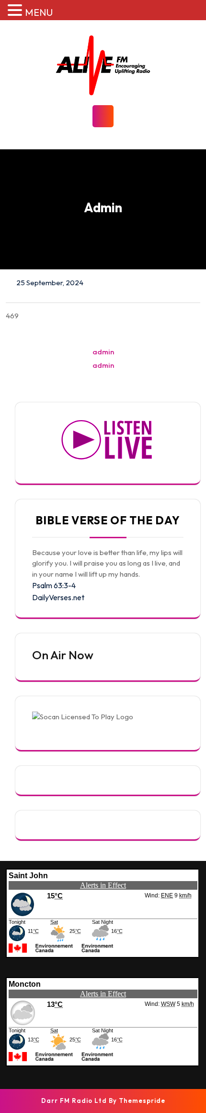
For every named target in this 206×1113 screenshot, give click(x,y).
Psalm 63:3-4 (54, 585)
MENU (39, 12)
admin (103, 351)
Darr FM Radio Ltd (74, 1100)
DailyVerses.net (58, 597)
